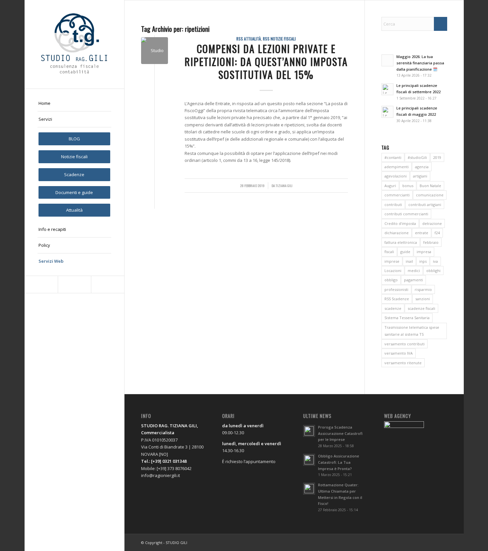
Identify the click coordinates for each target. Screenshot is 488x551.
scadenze (392, 308)
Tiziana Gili (284, 185)
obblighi (433, 270)
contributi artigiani (424, 204)
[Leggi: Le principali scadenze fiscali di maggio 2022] (387, 112)
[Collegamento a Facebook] (41, 284)
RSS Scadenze (396, 298)
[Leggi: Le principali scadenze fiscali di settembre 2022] (387, 89)
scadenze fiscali (421, 308)
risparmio (423, 289)
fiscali (389, 251)
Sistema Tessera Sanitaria (407, 317)
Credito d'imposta (400, 223)
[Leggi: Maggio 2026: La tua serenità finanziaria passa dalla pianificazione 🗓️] (387, 60)
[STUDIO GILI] (74, 44)
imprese (391, 261)
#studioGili (417, 157)
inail (409, 261)
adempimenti (396, 166)
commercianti (397, 194)
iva (435, 261)
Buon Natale (430, 185)
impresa (424, 251)
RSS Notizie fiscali (279, 38)
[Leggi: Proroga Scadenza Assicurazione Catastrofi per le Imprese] (309, 431)
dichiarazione (396, 232)
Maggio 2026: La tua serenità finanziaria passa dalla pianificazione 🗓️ (420, 63)
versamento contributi (404, 343)
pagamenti (413, 279)
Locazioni (392, 270)
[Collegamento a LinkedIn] (107, 284)
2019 (437, 157)
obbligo (391, 279)
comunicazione (430, 194)
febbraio (431, 242)
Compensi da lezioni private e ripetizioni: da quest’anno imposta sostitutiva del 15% (266, 61)
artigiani (420, 175)
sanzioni (422, 298)
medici (414, 270)
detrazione (432, 223)
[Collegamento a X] (74, 284)
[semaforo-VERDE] (154, 50)
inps (423, 261)
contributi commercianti (406, 213)
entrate (421, 232)
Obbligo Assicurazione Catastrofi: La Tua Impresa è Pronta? (338, 462)
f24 (437, 232)
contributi (393, 204)
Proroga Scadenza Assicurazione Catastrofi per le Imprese (340, 433)
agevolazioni (395, 175)
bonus (407, 185)
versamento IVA (398, 353)
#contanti (392, 157)
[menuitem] (74, 103)
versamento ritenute (403, 362)
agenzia (422, 166)
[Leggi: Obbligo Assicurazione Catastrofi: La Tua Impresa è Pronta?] (309, 460)
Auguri (390, 185)
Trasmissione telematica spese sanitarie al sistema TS (411, 331)
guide (405, 251)
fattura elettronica (400, 242)
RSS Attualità (248, 38)
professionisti (396, 289)
